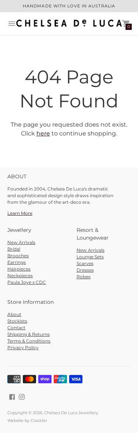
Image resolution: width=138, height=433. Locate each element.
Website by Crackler (27, 420)
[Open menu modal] (11, 23)
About (14, 314)
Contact (16, 327)
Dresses (85, 270)
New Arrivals (21, 242)
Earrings (16, 262)
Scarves (85, 263)
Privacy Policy (23, 347)
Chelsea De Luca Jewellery (71, 412)
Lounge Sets (90, 257)
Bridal (13, 249)
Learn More (19, 213)
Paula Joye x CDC (26, 282)
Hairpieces (19, 269)
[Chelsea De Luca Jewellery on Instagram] (22, 396)
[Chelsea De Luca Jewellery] (69, 23)
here (43, 133)
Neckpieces (20, 275)
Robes (84, 276)
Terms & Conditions (28, 341)
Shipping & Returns (28, 334)
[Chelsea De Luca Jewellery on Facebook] (12, 396)
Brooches (18, 255)
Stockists (17, 321)
